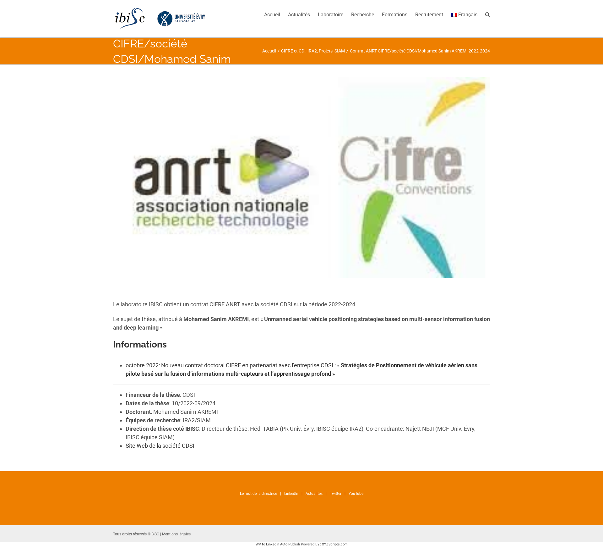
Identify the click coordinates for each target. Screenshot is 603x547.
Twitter (335, 493)
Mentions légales (176, 534)
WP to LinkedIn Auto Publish (278, 544)
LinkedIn (291, 493)
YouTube (356, 493)
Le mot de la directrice (258, 493)
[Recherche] (487, 14)
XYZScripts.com (335, 544)
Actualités (314, 493)
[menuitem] (276, 14)
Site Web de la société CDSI (160, 445)
